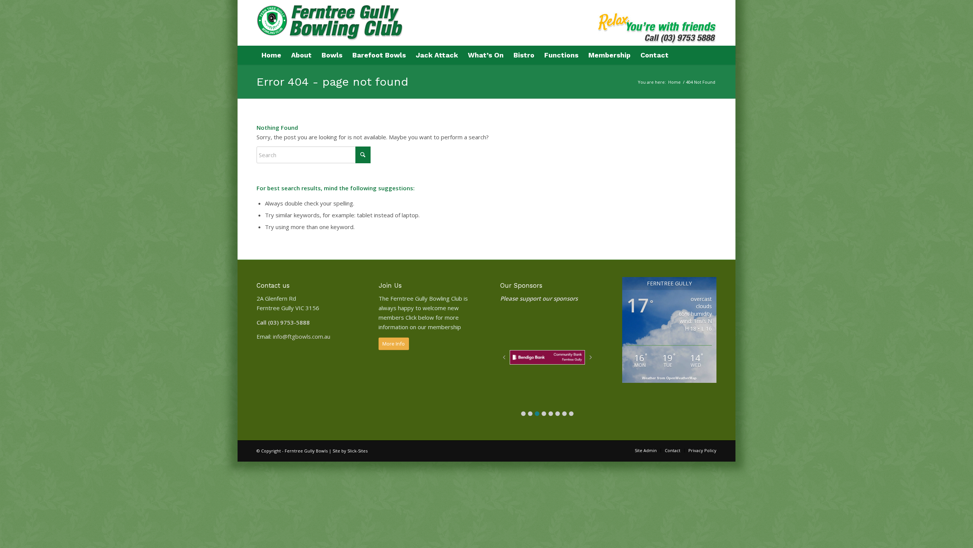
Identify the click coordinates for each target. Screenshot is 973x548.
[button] (523, 413)
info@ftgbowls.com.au (301, 336)
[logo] (331, 27)
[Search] (711, 55)
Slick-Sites (357, 451)
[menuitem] (271, 55)
